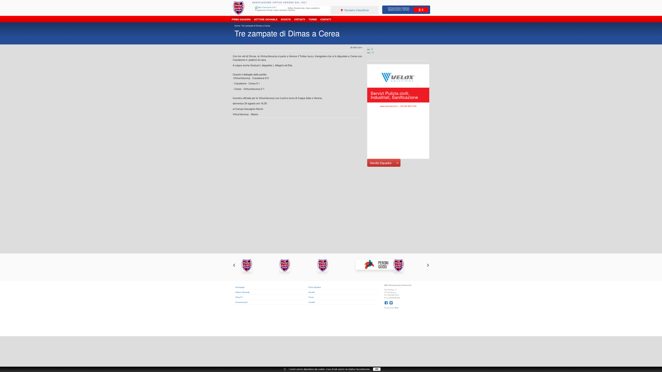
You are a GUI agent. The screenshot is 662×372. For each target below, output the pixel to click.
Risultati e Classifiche (356, 10)
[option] (292, 9)
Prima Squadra (241, 19)
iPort (396, 307)
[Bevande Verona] (255, 265)
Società (286, 19)
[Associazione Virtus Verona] (238, 8)
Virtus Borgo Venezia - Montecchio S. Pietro (399, 9)
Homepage (239, 287)
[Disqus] (331, 210)
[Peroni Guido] (369, 264)
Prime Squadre (314, 287)
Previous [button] (233, 265)
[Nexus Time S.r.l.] (331, 265)
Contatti (325, 19)
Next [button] (428, 265)
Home (237, 25)
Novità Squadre (381, 163)
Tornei (313, 19)
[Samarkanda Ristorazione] (293, 265)
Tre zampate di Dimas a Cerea (256, 25)
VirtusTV (299, 19)
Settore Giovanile (266, 19)
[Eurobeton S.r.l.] (407, 265)
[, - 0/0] (375, 55)
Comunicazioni (241, 302)
